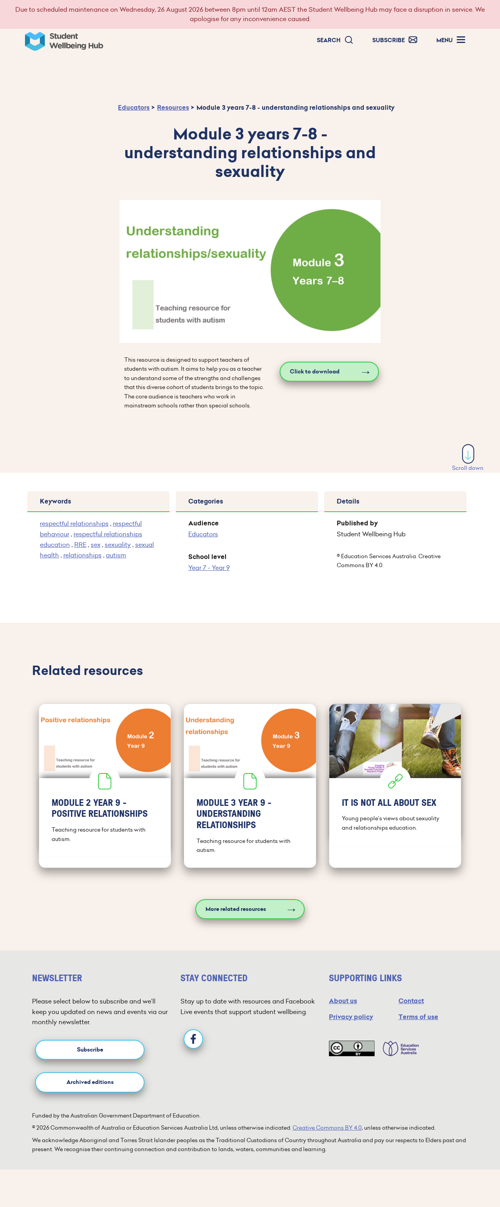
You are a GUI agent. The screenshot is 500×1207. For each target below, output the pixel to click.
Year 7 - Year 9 (209, 567)
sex (95, 544)
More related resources (235, 909)
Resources (173, 107)
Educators (134, 107)
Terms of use (418, 1016)
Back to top (468, 1177)
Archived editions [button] (90, 1082)
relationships (82, 555)
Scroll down (468, 468)
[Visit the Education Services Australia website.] (397, 1048)
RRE (80, 544)
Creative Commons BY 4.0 (327, 1128)
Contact (411, 1000)
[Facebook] (193, 1039)
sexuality (118, 544)
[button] (335, 40)
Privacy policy (351, 1016)
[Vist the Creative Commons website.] (352, 1048)
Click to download (314, 372)
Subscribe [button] (90, 1050)
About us (343, 1000)
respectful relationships (74, 523)
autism (116, 555)
